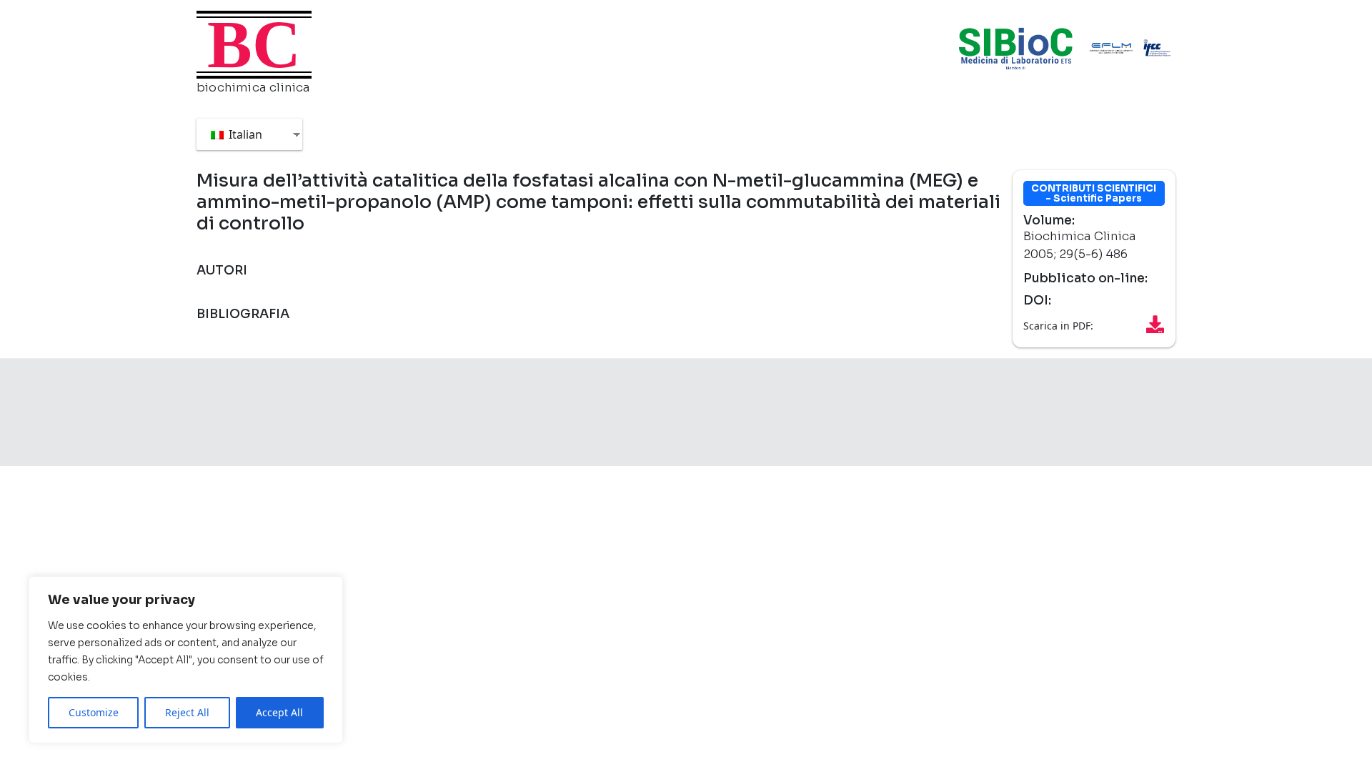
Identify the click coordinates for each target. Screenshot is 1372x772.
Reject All (187, 712)
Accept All (279, 712)
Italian (244, 134)
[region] (186, 659)
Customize (94, 712)
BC (254, 44)
